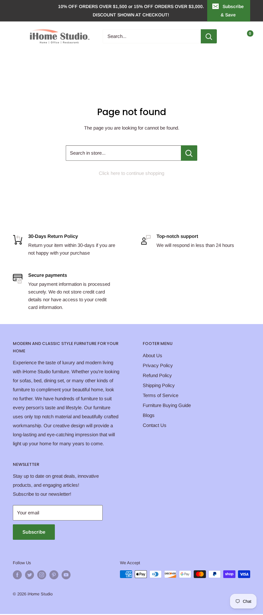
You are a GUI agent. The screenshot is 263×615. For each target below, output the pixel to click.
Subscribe (33, 532)
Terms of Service (160, 395)
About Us (152, 355)
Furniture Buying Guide (167, 405)
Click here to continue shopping (131, 173)
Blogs (149, 415)
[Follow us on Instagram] (41, 574)
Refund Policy (157, 375)
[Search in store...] (189, 153)
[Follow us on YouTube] (66, 574)
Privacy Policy (158, 365)
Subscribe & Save (232, 10)
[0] (245, 36)
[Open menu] (16, 36)
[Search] (209, 36)
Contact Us (154, 425)
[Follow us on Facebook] (17, 574)
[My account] (232, 36)
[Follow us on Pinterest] (53, 574)
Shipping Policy (159, 385)
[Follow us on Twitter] (29, 574)
